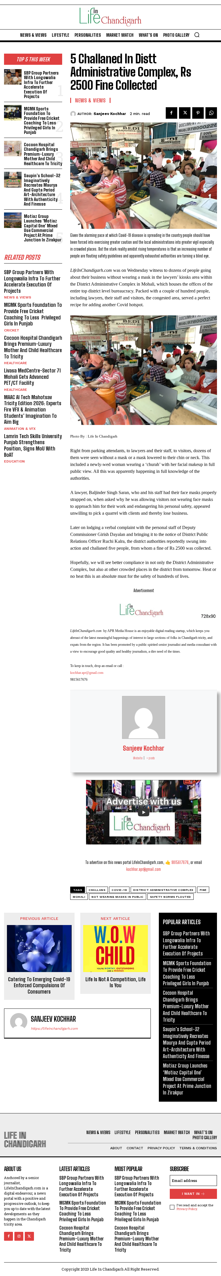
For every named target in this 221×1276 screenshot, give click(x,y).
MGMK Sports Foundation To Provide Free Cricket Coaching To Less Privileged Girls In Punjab (42, 120)
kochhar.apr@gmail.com (86, 673)
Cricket (11, 330)
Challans (97, 889)
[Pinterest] (198, 113)
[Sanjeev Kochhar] (73, 114)
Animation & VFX (20, 428)
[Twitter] (184, 113)
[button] (197, 34)
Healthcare (15, 363)
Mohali (79, 896)
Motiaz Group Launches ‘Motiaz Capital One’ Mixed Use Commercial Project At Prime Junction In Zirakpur (42, 228)
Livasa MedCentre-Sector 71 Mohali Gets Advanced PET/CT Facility (32, 376)
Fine (203, 889)
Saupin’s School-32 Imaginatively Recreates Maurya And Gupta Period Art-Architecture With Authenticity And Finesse (42, 189)
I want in (191, 1194)
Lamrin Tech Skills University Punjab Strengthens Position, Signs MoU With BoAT (33, 445)
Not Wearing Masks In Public (118, 896)
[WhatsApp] (211, 113)
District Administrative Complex (163, 889)
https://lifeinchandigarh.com (54, 1029)
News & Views (17, 297)
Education (14, 461)
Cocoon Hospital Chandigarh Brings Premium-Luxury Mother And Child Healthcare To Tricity (43, 154)
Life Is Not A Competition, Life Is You (115, 982)
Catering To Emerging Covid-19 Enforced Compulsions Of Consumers (39, 985)
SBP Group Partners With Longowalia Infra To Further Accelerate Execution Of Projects (41, 84)
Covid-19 (119, 889)
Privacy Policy (187, 1209)
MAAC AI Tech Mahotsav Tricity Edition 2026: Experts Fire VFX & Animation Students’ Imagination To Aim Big (32, 409)
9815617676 (180, 862)
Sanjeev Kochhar (110, 114)
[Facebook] (171, 113)
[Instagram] (18, 1236)
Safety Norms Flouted (170, 896)
